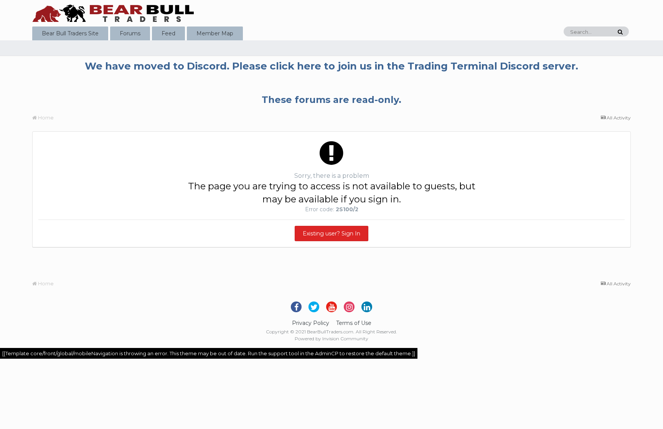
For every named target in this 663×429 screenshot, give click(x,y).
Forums (130, 33)
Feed (168, 33)
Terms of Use (353, 323)
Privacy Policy (310, 323)
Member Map (214, 33)
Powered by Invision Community (331, 338)
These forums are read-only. (331, 99)
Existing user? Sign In (331, 233)
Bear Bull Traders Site (70, 33)
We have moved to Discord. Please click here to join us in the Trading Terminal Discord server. (331, 66)
